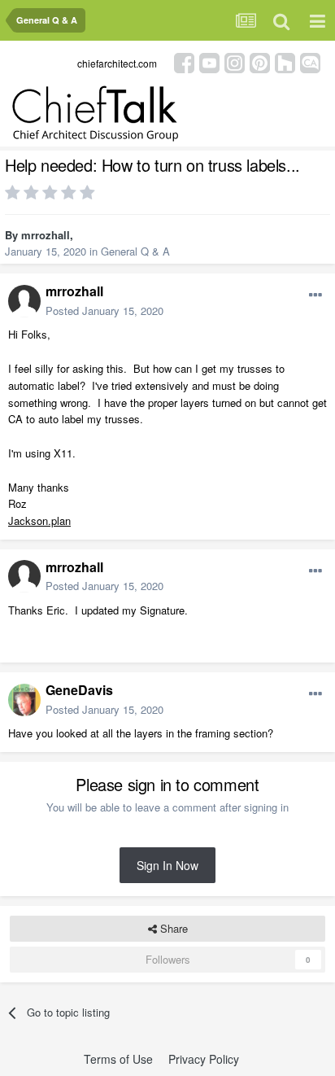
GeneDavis (79, 689)
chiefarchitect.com (117, 63)
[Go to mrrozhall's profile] (24, 301)
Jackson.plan (39, 520)
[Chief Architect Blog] (310, 61)
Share (172, 928)
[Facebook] (184, 61)
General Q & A (135, 251)
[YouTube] (209, 61)
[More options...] (315, 295)
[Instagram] (234, 61)
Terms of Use (118, 1059)
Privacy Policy (203, 1059)
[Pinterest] (260, 61)
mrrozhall (45, 235)
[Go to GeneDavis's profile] (24, 700)
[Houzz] (285, 61)
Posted (104, 310)
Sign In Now (167, 865)
